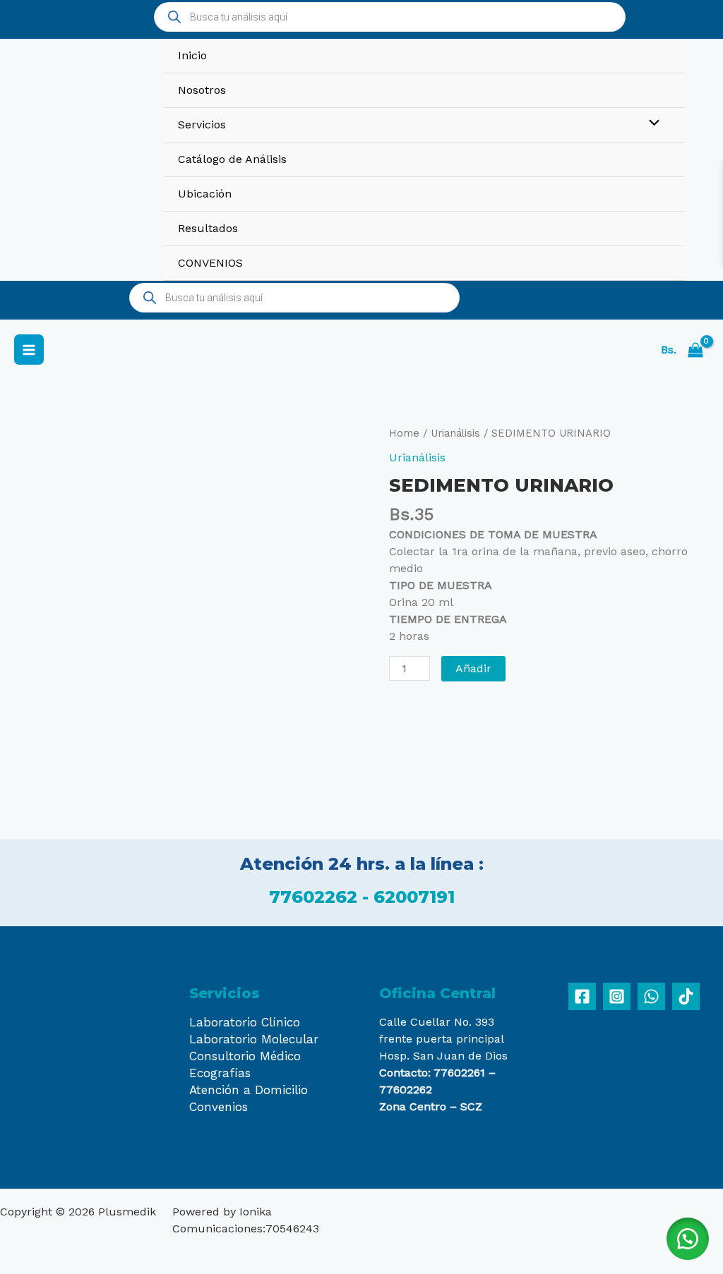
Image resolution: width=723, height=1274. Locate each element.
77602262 (315, 897)
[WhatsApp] (651, 996)
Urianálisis (455, 433)
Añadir (473, 668)
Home (404, 433)
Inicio (192, 55)
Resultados (208, 228)
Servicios (202, 124)
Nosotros (202, 90)
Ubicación (205, 193)
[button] (688, 1239)
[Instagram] (617, 996)
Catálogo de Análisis (232, 159)
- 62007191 (408, 897)
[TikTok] (686, 996)
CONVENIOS (210, 262)
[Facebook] (582, 996)
